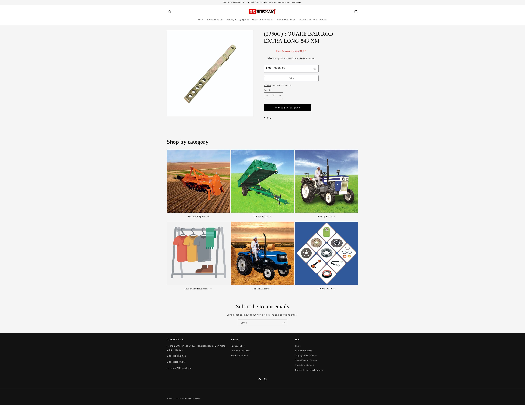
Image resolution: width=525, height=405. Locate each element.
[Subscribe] (284, 323)
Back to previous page (287, 107)
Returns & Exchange (240, 350)
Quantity (268, 90)
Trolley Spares (261, 216)
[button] (170, 12)
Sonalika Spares (260, 288)
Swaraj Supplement (304, 365)
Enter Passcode (275, 67)
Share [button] (269, 118)
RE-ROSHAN (179, 399)
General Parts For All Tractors (309, 370)
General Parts (325, 288)
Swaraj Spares (325, 216)
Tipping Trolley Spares (306, 355)
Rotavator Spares (197, 216)
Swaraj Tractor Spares (306, 360)
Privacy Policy (238, 346)
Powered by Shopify (192, 399)
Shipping (267, 85)
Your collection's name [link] (196, 288)
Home (298, 346)
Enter (291, 78)
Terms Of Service (239, 355)
